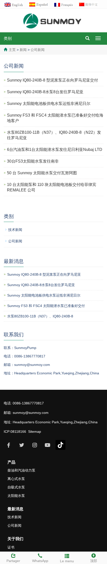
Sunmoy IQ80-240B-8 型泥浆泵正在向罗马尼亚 (44, 274)
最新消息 (15, 509)
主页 (12, 50)
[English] (16, 4)
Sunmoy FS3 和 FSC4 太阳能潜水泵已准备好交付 (46, 306)
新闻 (24, 50)
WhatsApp (40, 561)
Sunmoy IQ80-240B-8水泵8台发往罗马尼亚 (45, 92)
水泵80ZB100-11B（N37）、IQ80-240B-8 (40, 316)
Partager (13, 561)
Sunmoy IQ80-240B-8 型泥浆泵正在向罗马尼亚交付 (52, 80)
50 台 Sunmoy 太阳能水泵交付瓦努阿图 (42, 173)
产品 (11, 462)
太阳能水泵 (16, 496)
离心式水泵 (16, 479)
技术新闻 (15, 230)
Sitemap (34, 432)
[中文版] (90, 4)
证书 (10, 547)
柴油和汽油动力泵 (21, 470)
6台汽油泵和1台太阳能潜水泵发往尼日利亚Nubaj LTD (54, 149)
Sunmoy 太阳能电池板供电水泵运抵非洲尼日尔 (48, 103)
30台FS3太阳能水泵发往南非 (33, 161)
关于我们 (15, 539)
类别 (8, 38)
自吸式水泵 (16, 487)
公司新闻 (37, 50)
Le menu (67, 561)
